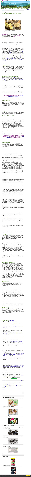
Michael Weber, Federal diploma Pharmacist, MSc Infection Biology (12, 382)
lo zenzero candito (21, 51)
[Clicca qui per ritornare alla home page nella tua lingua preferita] (2, 2)
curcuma (22, 55)
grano (9, 134)
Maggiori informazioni (3, 476)
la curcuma (14, 309)
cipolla (3, 78)
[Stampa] (27, 9)
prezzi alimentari (18, 107)
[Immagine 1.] (13, 27)
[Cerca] (26, 0)
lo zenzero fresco (18, 206)
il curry (7, 56)
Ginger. (8, 372)
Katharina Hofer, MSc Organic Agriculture (9, 383)
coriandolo (19, 55)
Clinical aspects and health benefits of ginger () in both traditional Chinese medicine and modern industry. (13, 327)
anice (6, 58)
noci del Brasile (19, 133)
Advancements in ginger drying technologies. (16, 341)
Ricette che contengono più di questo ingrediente (15, 96)
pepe (20, 79)
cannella (3, 56)
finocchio (8, 58)
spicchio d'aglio (7, 78)
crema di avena (6, 79)
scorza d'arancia (15, 58)
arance (16, 79)
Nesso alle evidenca (11, 320)
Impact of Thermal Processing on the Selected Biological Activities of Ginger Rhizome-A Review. (13, 354)
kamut (7, 134)
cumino (17, 55)
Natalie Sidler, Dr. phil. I (7, 384)
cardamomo (3, 58)
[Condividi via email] (28, 9)
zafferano (3, 130)
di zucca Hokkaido (14, 77)
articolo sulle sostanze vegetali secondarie (10, 143)
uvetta (10, 52)
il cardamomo (4, 309)
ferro (6, 121)
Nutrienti (22, 380)
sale (19, 79)
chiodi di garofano (7, 57)
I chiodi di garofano (12, 130)
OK (28, 475)
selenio (8, 121)
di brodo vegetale (12, 79)
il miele (9, 92)
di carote (22, 77)
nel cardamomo (7, 130)
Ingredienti (4, 10)
